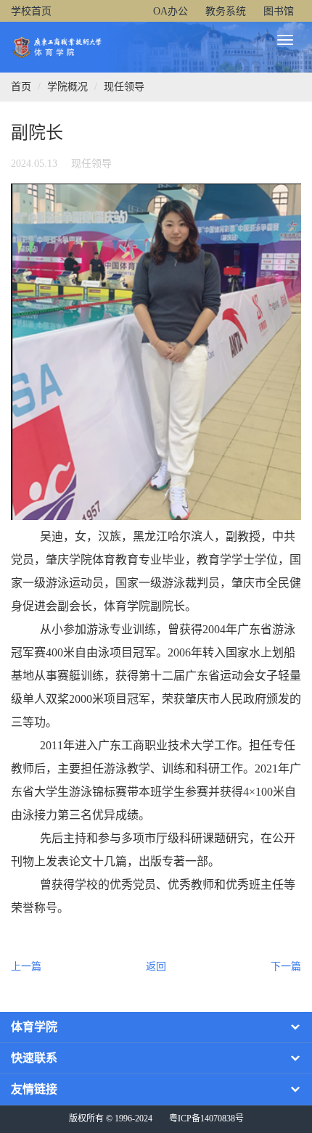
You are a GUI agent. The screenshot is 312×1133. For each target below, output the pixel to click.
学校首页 (31, 11)
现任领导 (124, 86)
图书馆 (278, 11)
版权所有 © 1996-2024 (110, 1118)
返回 (156, 966)
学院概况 (67, 86)
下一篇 (286, 966)
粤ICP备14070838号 (206, 1118)
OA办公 (170, 11)
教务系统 (225, 11)
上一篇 (26, 966)
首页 (21, 86)
